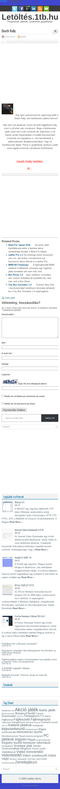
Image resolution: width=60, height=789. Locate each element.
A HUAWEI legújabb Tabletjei (16, 668)
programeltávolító (43, 740)
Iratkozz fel (49, 418)
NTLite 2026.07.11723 (24, 585)
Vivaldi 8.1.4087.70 (23, 557)
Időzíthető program (33, 722)
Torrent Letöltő (39, 748)
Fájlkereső (7, 719)
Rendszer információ (36, 742)
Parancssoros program (31, 736)
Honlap (5, 364)
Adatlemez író (8, 710)
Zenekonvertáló (8, 763)
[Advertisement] (30, 75)
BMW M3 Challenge (18, 265)
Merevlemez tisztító (29, 732)
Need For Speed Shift (19, 245)
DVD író (20, 716)
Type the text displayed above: (32, 384)
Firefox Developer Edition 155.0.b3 (30, 616)
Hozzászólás (8, 314)
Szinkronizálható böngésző (16, 748)
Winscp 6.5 (19, 502)
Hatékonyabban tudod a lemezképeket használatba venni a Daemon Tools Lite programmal (29, 660)
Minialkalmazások (10, 736)
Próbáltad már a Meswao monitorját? (19, 644)
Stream (37, 746)
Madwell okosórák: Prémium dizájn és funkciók (24, 675)
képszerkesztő (13, 729)
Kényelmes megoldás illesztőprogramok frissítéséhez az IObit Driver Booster (29, 651)
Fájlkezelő (22, 719)
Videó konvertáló (29, 752)
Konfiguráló (37, 725)
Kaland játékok (20, 725)
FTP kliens (45, 716)
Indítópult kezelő (50, 722)
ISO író (5, 726)
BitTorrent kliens (8, 714)
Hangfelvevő (18, 722)
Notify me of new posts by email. (19, 404)
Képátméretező (32, 729)
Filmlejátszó (31, 716)
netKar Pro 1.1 (15, 255)
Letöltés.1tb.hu (30, 17)
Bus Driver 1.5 (15, 275)
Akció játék (26, 709)
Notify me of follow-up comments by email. (24, 396)
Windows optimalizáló (18, 759)
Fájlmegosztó (40, 719)
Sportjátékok (7, 746)
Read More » (16, 522)
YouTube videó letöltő (37, 759)
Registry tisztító (12, 742)
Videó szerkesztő (34, 755)
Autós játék (10, 298)
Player (31, 739)
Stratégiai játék (23, 745)
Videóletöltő (12, 755)
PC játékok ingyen (25, 737)
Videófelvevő (9, 752)
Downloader (9, 716)
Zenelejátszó (26, 762)
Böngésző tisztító (25, 713)
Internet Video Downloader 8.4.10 (29, 530)
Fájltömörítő (6, 722)
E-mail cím (7, 353)
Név (4, 343)
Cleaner (40, 713)
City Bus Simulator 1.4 (20, 284)
